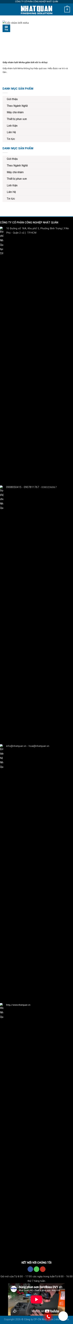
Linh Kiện (12, 125)
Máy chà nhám (15, 112)
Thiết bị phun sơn (17, 119)
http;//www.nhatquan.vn (18, 1004)
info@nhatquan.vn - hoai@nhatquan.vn (27, 746)
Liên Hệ (11, 132)
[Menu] (5, 9)
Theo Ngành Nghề (17, 105)
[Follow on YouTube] (42, 1269)
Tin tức (11, 139)
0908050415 (13, 487)
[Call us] (36, 1269)
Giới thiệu (12, 99)
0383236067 (49, 487)
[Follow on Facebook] (30, 1269)
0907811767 (31, 487)
